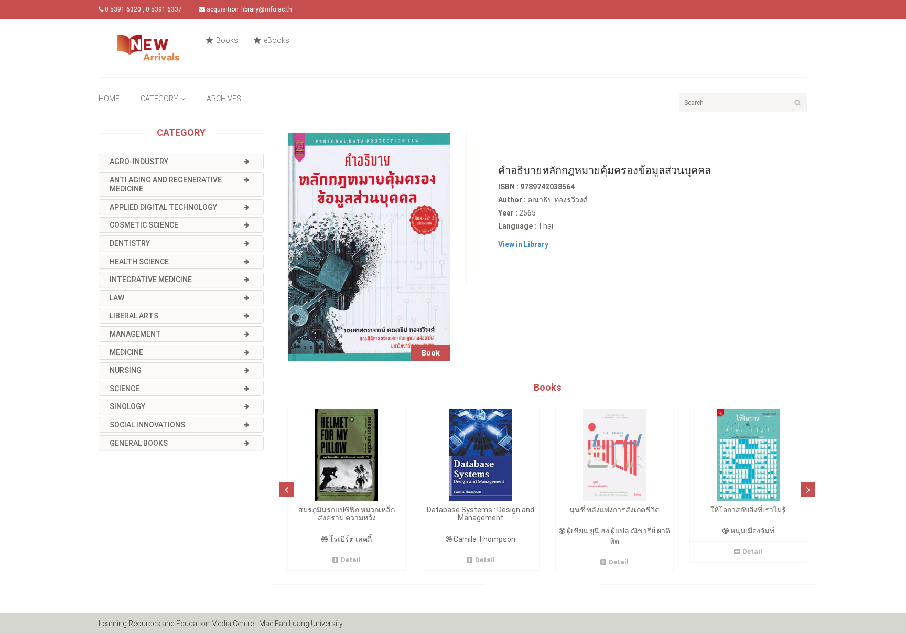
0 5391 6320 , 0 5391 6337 (142, 9)
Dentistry (130, 243)
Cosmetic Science (144, 225)
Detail (351, 560)
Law (117, 298)
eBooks (275, 40)
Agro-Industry (139, 161)
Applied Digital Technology (163, 207)
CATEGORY (159, 98)
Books (226, 40)
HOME (109, 98)
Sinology (127, 406)
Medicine (126, 352)
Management (135, 334)
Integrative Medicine (151, 279)
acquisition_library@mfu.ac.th (248, 9)
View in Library (523, 244)
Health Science (139, 261)
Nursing (126, 370)
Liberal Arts (134, 315)
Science (124, 388)
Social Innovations (147, 425)
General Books (139, 443)
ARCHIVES (224, 98)
